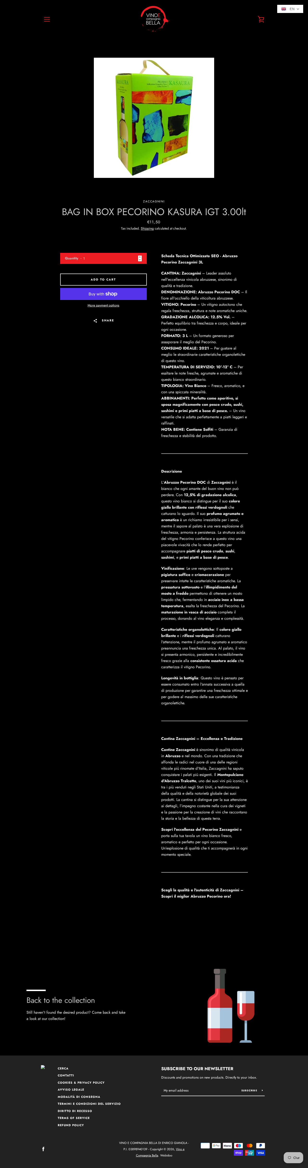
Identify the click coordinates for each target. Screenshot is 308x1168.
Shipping (147, 228)
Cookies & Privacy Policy (81, 1083)
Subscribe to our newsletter (197, 1069)
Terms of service (74, 1118)
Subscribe (249, 1090)
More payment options (103, 305)
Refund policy (71, 1125)
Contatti (66, 1075)
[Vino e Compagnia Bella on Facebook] (43, 1149)
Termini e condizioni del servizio (89, 1104)
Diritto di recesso (75, 1111)
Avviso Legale (71, 1089)
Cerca (63, 1068)
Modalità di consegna (79, 1097)
